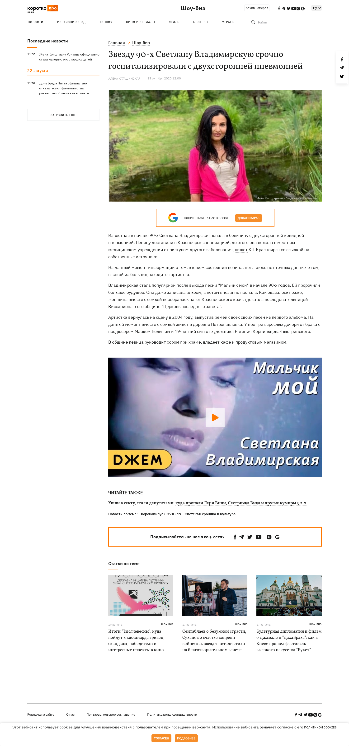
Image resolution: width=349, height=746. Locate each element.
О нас (70, 714)
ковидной (294, 235)
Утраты (228, 22)
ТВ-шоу (105, 22)
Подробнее (186, 738)
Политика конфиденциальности (172, 714)
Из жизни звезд (71, 22)
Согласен (161, 738)
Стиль (174, 22)
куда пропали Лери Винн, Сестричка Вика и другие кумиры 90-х (241, 503)
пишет (241, 249)
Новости (35, 22)
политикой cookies (320, 727)
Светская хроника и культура (210, 514)
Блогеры (200, 22)
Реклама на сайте (40, 714)
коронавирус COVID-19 (161, 514)
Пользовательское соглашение (110, 714)
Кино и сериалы (140, 22)
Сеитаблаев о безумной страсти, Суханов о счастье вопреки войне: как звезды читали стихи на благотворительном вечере (214, 641)
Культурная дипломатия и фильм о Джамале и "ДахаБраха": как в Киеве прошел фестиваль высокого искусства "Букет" (288, 641)
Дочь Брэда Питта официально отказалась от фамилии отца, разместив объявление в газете (64, 88)
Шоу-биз (193, 8)
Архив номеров (257, 8)
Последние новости (47, 41)
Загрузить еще (63, 115)
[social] (235, 536)
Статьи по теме (124, 563)
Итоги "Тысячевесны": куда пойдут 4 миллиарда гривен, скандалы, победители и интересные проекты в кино (136, 641)
